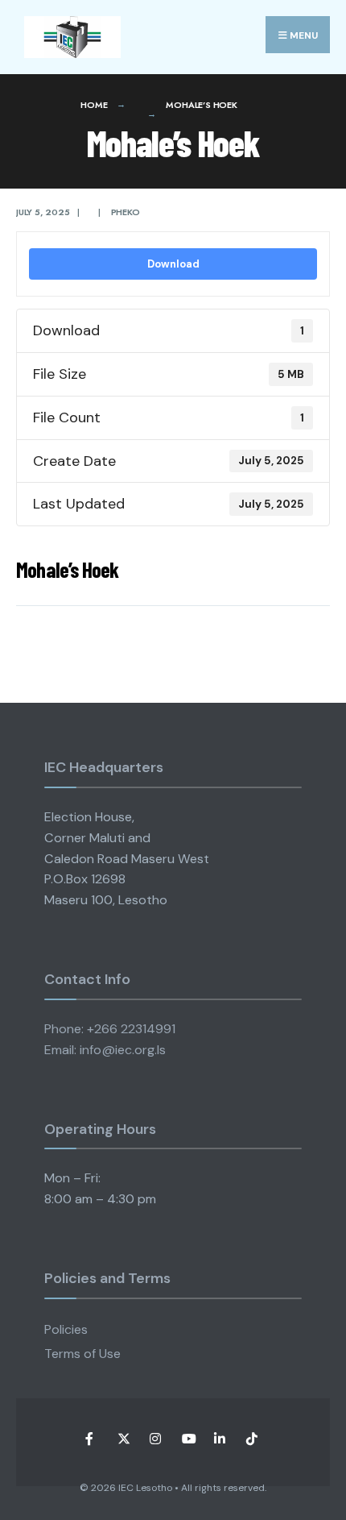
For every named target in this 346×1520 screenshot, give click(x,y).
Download (173, 264)
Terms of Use (82, 1353)
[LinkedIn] (219, 1439)
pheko (125, 212)
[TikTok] (251, 1439)
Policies (66, 1329)
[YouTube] (187, 1439)
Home (93, 104)
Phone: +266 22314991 (109, 1028)
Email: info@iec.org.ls (105, 1049)
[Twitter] (123, 1439)
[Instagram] (155, 1439)
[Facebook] (90, 1439)
